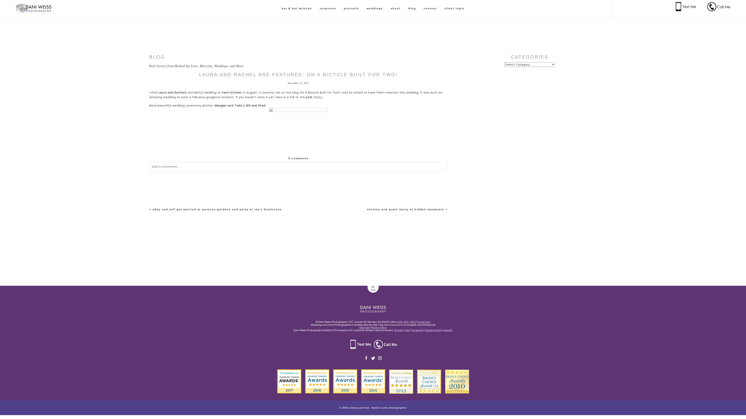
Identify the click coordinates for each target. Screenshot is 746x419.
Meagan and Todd (228, 105)
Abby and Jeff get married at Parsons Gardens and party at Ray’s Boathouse (217, 209)
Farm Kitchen (232, 92)
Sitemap (364, 327)
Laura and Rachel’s (173, 92)
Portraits (351, 8)
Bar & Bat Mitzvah (297, 8)
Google (398, 330)
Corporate (328, 8)
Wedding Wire (433, 330)
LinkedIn (448, 330)
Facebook (417, 330)
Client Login (454, 8)
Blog (412, 8)
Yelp (407, 330)
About (396, 8)
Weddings (375, 8)
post (309, 97)
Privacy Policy (379, 327)
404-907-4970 (407, 322)
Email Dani (424, 322)
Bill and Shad (255, 105)
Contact (430, 8)
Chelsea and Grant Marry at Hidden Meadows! (405, 209)
